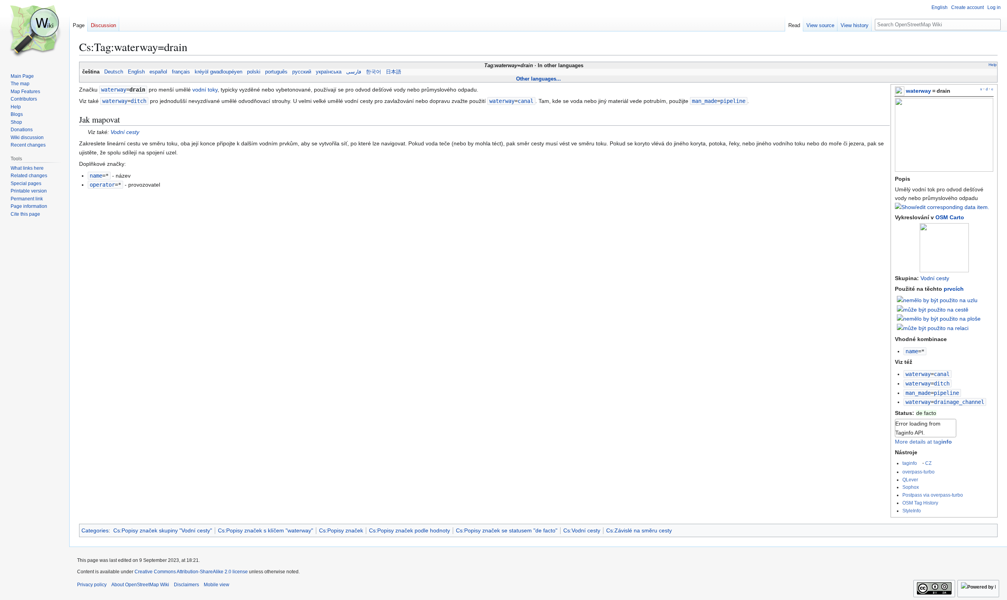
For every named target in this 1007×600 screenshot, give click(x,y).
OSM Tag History (920, 502)
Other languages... (538, 79)
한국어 (373, 72)
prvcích (954, 289)
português (276, 72)
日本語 (393, 72)
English (136, 72)
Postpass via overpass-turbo (932, 494)
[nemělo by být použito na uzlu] (937, 300)
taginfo (909, 463)
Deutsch (114, 72)
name (912, 351)
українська (328, 72)
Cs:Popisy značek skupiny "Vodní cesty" (162, 530)
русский (302, 72)
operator (102, 185)
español (158, 72)
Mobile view (216, 584)
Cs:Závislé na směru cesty (639, 530)
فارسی (354, 72)
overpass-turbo (918, 471)
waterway (918, 91)
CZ (928, 463)
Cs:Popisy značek (341, 530)
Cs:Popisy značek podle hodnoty (409, 530)
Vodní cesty (934, 278)
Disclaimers (186, 584)
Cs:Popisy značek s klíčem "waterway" (265, 530)
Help (993, 64)
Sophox (910, 487)
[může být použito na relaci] (932, 328)
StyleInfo (911, 510)
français (181, 72)
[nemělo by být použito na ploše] (939, 318)
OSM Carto (949, 217)
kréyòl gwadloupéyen (218, 72)
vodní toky (205, 89)
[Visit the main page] (34, 31)
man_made (918, 393)
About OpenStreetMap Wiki (140, 584)
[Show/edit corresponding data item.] (942, 207)
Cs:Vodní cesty (581, 530)
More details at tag (923, 442)
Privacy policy (92, 584)
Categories (95, 530)
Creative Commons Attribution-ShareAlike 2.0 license (191, 571)
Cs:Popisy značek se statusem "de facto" (506, 530)
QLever (910, 479)
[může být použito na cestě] (932, 309)
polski (253, 72)
